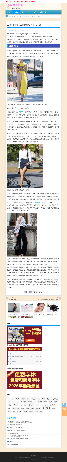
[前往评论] (64, 409)
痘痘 (25, 405)
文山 (38, 202)
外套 (39, 399)
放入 (35, 402)
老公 (32, 408)
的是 (37, 405)
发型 (26, 1)
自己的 (46, 408)
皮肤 (41, 405)
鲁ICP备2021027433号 (48, 458)
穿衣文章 (12, 1)
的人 (31, 404)
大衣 (43, 399)
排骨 (30, 401)
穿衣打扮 (12, 16)
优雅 (13, 399)
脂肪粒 (38, 408)
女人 (49, 398)
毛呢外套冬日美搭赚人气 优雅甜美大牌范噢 (20, 422)
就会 (13, 402)
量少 (37, 411)
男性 (22, 1)
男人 (15, 404)
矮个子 (52, 405)
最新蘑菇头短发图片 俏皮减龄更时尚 (18, 439)
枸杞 (45, 402)
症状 (20, 405)
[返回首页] (64, 405)
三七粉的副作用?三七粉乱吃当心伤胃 (48, 299)
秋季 (9, 408)
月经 (40, 401)
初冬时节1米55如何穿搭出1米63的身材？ (19, 436)
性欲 (18, 402)
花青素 (53, 408)
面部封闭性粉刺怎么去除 (15, 425)
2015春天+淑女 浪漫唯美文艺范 (17, 430)
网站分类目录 (39, 458)
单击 (28, 399)
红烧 (18, 408)
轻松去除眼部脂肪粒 (13, 433)
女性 (18, 1)
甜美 (9, 405)
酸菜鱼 (31, 411)
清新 (55, 402)
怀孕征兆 (10, 441)
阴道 (41, 411)
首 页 (7, 1)
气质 (50, 401)
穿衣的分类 (32, 1)
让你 (9, 411)
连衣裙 (19, 411)
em (9, 399)
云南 (21, 112)
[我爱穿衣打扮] (15, 3)
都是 (25, 411)
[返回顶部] (64, 413)
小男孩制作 (33, 459)
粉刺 (13, 408)
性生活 (23, 401)
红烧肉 (22, 408)
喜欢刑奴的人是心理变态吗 (15, 427)
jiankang (11, 30)
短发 (46, 405)
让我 (14, 411)
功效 (23, 398)
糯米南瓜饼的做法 (13, 444)
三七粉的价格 (12, 299)
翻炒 (27, 408)
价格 (14, 36)
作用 (17, 398)
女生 (9, 402)
